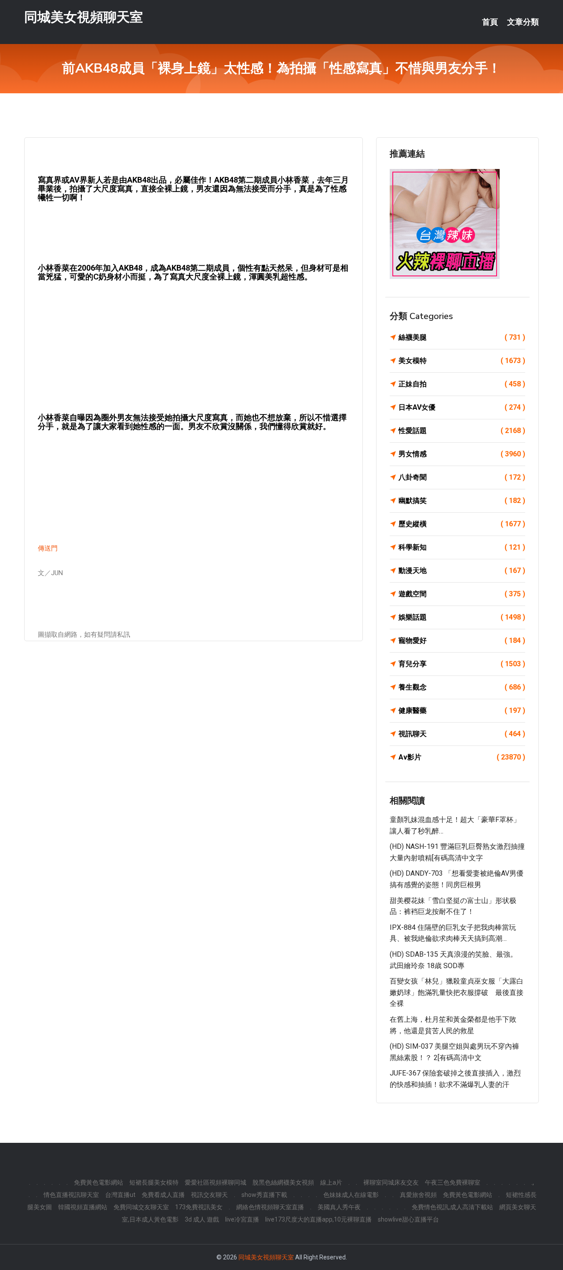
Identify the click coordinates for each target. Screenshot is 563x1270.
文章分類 (523, 22)
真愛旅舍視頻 (418, 1194)
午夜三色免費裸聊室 (452, 1182)
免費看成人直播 (163, 1194)
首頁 (490, 22)
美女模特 (461, 360)
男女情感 (461, 454)
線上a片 (331, 1182)
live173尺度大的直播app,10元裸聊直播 (318, 1219)
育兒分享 (461, 664)
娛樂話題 (461, 617)
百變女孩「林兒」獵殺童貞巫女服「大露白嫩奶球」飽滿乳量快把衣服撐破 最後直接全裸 (456, 992)
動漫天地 (461, 570)
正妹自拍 (461, 384)
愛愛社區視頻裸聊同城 (215, 1182)
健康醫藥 (461, 710)
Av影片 (461, 757)
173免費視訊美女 (199, 1207)
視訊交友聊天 (209, 1194)
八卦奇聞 (461, 477)
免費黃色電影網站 (98, 1182)
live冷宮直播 (242, 1219)
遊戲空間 (461, 594)
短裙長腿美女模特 (154, 1182)
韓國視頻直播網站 (82, 1207)
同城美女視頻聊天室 (83, 17)
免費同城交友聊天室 (141, 1207)
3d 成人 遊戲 (202, 1219)
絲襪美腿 (461, 337)
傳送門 (48, 548)
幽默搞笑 (461, 500)
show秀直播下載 (264, 1194)
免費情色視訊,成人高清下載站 (452, 1207)
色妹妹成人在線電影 (351, 1194)
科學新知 (461, 547)
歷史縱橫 (461, 524)
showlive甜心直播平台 (408, 1219)
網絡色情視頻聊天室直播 (270, 1207)
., (532, 1182)
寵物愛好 (461, 640)
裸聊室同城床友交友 (391, 1182)
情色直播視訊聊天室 (71, 1194)
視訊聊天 (461, 734)
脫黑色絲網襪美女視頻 (283, 1182)
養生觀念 (461, 687)
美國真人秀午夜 (339, 1207)
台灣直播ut (120, 1194)
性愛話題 (461, 430)
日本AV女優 (461, 407)
